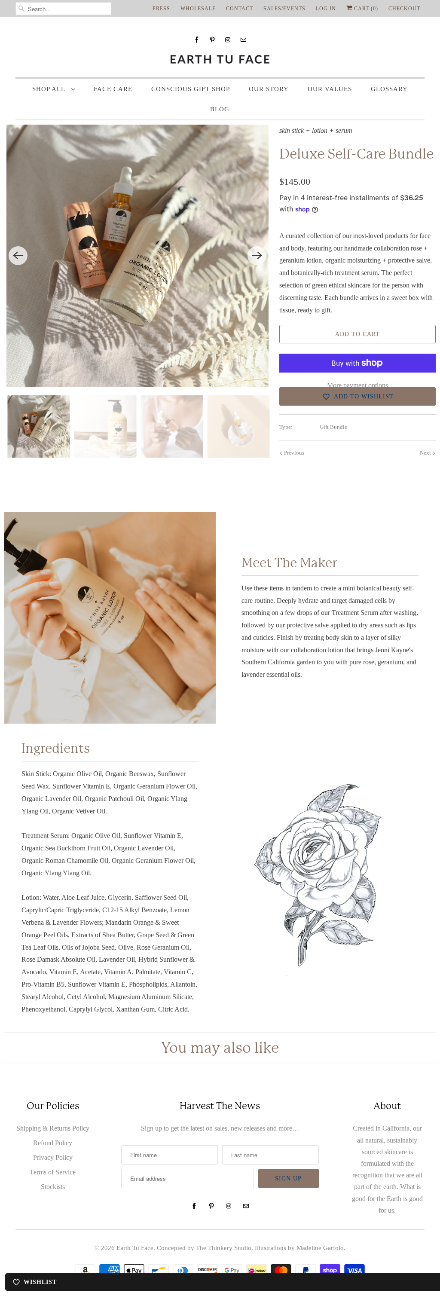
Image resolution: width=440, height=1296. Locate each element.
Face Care (113, 89)
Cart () (365, 9)
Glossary (389, 89)
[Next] (257, 255)
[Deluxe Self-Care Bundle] (137, 256)
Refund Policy (52, 1142)
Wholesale (198, 9)
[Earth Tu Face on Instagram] (227, 39)
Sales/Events (284, 9)
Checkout (404, 9)
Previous (293, 452)
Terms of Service (53, 1172)
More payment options (357, 385)
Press (161, 9)
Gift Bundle (333, 427)
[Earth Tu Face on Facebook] (196, 39)
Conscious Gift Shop (190, 89)
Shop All (49, 89)
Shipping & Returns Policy (52, 1128)
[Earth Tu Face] (220, 59)
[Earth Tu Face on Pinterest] (212, 39)
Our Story (269, 89)
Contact (239, 9)
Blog (219, 109)
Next (426, 452)
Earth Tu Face (134, 1247)
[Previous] (18, 255)
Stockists (53, 1186)
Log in (326, 9)
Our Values (330, 89)
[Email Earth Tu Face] (243, 39)
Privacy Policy (53, 1157)
